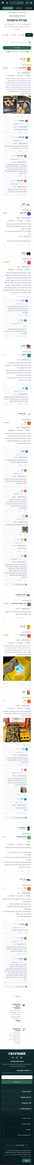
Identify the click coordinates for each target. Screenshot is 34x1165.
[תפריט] (31, 3)
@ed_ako (16, 391)
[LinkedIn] (12, 1057)
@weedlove (16, 124)
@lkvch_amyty (14, 159)
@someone (15, 773)
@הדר (17, 454)
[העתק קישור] (17, 116)
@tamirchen (15, 559)
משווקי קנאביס (26, 1124)
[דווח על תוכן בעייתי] (4, 116)
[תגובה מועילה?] (25, 132)
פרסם (16, 48)
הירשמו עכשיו (17, 1082)
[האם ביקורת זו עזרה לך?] (28, 245)
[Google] (21, 1057)
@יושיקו (16, 473)
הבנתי (26, 1160)
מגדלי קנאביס (26, 1118)
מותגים (28, 1129)
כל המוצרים (28, 8)
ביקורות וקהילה (8, 8)
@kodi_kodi (16, 927)
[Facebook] (17, 1057)
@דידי (17, 304)
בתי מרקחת (19, 8)
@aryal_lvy (15, 941)
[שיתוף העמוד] (6, 3)
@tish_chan (15, 323)
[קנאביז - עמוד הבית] (27, 3)
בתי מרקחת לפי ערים (24, 1135)
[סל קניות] (2, 3)
